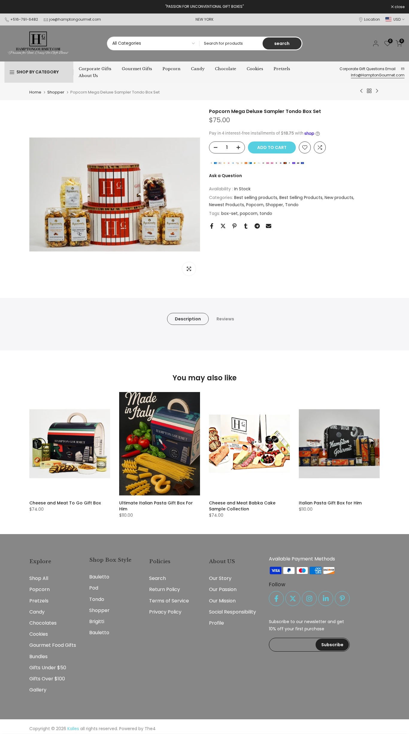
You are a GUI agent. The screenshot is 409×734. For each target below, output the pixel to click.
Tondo (292, 205)
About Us (88, 75)
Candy (198, 68)
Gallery (37, 689)
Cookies (255, 68)
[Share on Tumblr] (246, 226)
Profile (216, 623)
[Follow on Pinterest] (342, 598)
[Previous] (40, 444)
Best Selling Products (300, 198)
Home (35, 92)
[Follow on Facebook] (276, 598)
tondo (266, 213)
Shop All (38, 578)
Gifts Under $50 (47, 667)
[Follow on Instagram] (309, 598)
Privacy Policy (165, 611)
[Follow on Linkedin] (325, 598)
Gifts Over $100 (47, 678)
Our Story (220, 578)
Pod (93, 587)
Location (372, 19)
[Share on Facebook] (211, 226)
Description (188, 319)
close (12, 7)
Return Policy (164, 589)
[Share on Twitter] (223, 226)
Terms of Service (169, 600)
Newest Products (226, 205)
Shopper (55, 92)
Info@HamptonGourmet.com (378, 75)
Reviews (225, 319)
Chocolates (43, 623)
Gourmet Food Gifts (52, 645)
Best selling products (255, 198)
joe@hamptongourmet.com (75, 19)
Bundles (38, 656)
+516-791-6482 (24, 19)
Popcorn (172, 68)
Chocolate (225, 68)
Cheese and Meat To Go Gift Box (65, 503)
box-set (229, 213)
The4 (150, 729)
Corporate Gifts (95, 68)
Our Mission (222, 600)
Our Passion (223, 589)
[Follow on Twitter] (292, 598)
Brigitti (96, 621)
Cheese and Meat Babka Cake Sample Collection (242, 506)
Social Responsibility (232, 611)
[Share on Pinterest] (234, 226)
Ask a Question (225, 176)
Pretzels (282, 68)
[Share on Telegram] (257, 226)
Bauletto (99, 576)
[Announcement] (204, 7)
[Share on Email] (268, 226)
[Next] (369, 444)
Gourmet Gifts (137, 68)
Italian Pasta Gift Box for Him (330, 503)
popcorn (248, 213)
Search (157, 578)
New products (339, 198)
